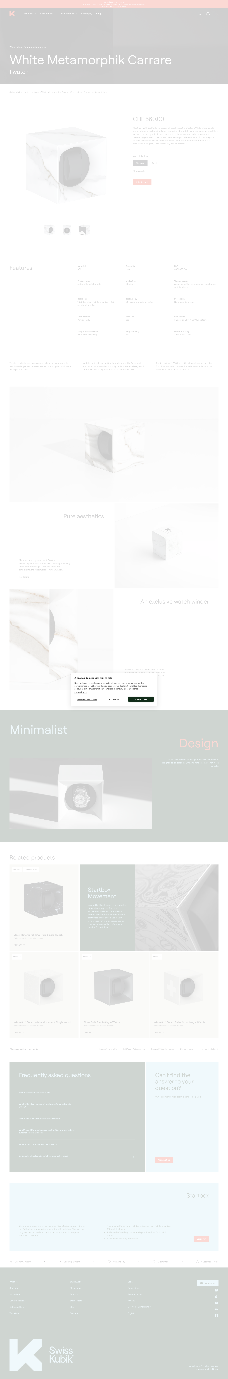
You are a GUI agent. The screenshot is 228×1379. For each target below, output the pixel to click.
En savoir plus (80, 692)
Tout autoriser (141, 699)
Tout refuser (114, 699)
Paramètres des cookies (87, 700)
